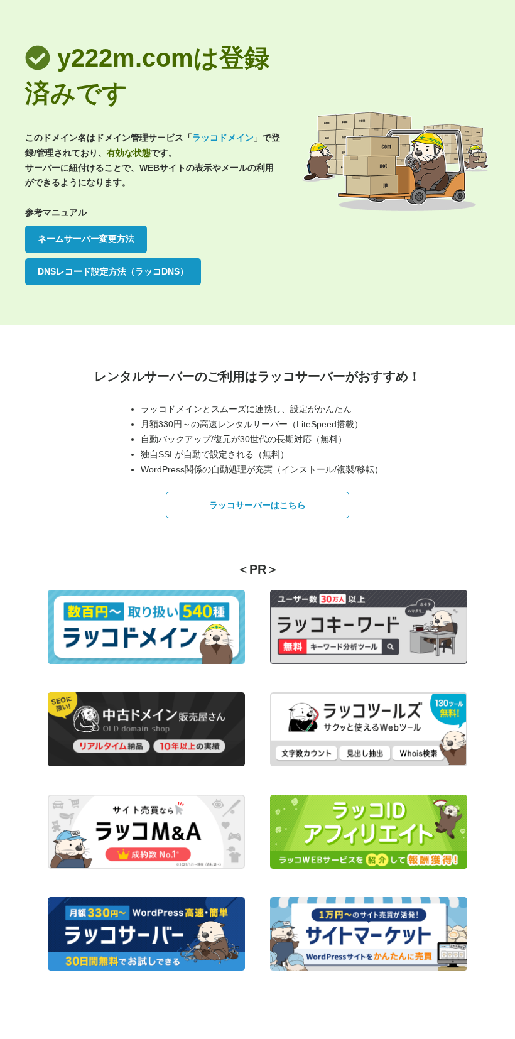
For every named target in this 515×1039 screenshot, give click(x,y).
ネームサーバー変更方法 (86, 239)
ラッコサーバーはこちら (257, 505)
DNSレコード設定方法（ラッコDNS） (113, 271)
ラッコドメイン (223, 138)
